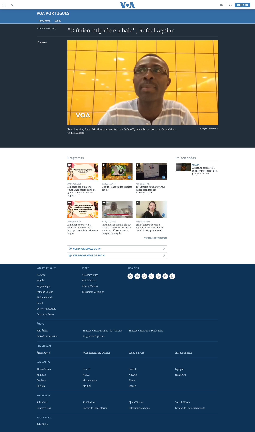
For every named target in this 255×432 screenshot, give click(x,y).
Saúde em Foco (136, 352)
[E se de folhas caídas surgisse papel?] (117, 171)
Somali (132, 386)
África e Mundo (45, 297)
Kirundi (87, 386)
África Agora (43, 352)
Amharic (41, 374)
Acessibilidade (182, 402)
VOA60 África (89, 280)
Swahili (133, 369)
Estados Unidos (45, 292)
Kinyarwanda (90, 380)
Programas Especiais (93, 336)
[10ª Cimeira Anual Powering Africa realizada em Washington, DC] (151, 171)
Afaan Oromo (44, 369)
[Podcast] (158, 276)
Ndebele (133, 374)
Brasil (40, 303)
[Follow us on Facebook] (130, 276)
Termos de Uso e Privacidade (190, 408)
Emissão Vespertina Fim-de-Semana (102, 330)
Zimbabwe (180, 374)
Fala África (42, 330)
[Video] (221, 5)
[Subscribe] (165, 276)
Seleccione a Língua (139, 408)
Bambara (41, 380)
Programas (44, 21)
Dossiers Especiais (46, 308)
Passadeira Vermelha (93, 292)
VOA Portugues (90, 275)
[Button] (42, 43)
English (41, 386)
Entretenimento (183, 352)
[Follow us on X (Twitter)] (151, 276)
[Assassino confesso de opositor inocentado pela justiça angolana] (183, 167)
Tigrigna (179, 369)
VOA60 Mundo (90, 286)
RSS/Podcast (89, 402)
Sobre (58, 21)
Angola (195, 165)
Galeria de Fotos (45, 314)
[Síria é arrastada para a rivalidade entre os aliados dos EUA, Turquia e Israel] (151, 209)
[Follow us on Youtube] (137, 276)
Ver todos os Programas (155, 238)
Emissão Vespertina (47, 336)
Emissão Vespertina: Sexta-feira (146, 330)
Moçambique (43, 286)
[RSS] (172, 276)
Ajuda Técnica (136, 402)
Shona (132, 380)
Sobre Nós (42, 402)
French (86, 369)
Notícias (41, 275)
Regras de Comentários (95, 408)
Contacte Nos (44, 408)
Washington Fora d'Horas (96, 352)
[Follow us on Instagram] (144, 276)
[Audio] (230, 5)
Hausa (86, 374)
